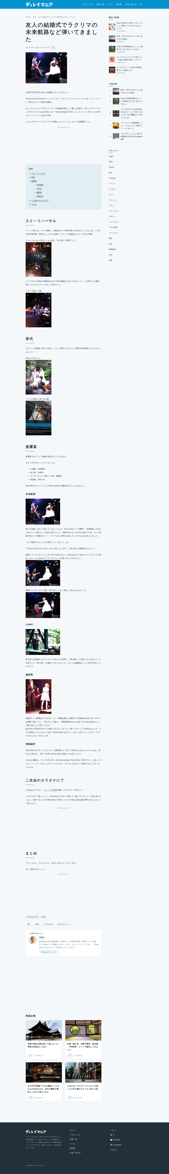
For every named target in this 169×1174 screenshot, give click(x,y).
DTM (111, 162)
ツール (110, 4)
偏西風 (39, 192)
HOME (28, 17)
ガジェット (113, 200)
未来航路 (39, 185)
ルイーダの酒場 (50, 790)
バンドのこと (114, 222)
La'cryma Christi (32, 917)
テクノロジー (114, 211)
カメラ (111, 194)
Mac (110, 173)
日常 (34, 17)
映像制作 (112, 249)
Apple (111, 156)
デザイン (112, 216)
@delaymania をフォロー (49, 952)
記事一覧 (100, 4)
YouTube (112, 178)
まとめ (34, 204)
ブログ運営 (113, 227)
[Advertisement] (64, 145)
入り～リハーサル (38, 173)
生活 (110, 255)
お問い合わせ (130, 4)
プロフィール (87, 4)
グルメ (111, 205)
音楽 (110, 260)
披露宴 (34, 181)
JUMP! (39, 189)
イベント (112, 184)
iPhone (111, 167)
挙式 (33, 177)
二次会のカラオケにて (40, 200)
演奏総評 (39, 196)
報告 (110, 238)
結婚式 (43, 917)
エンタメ (112, 189)
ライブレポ (113, 233)
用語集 (119, 4)
